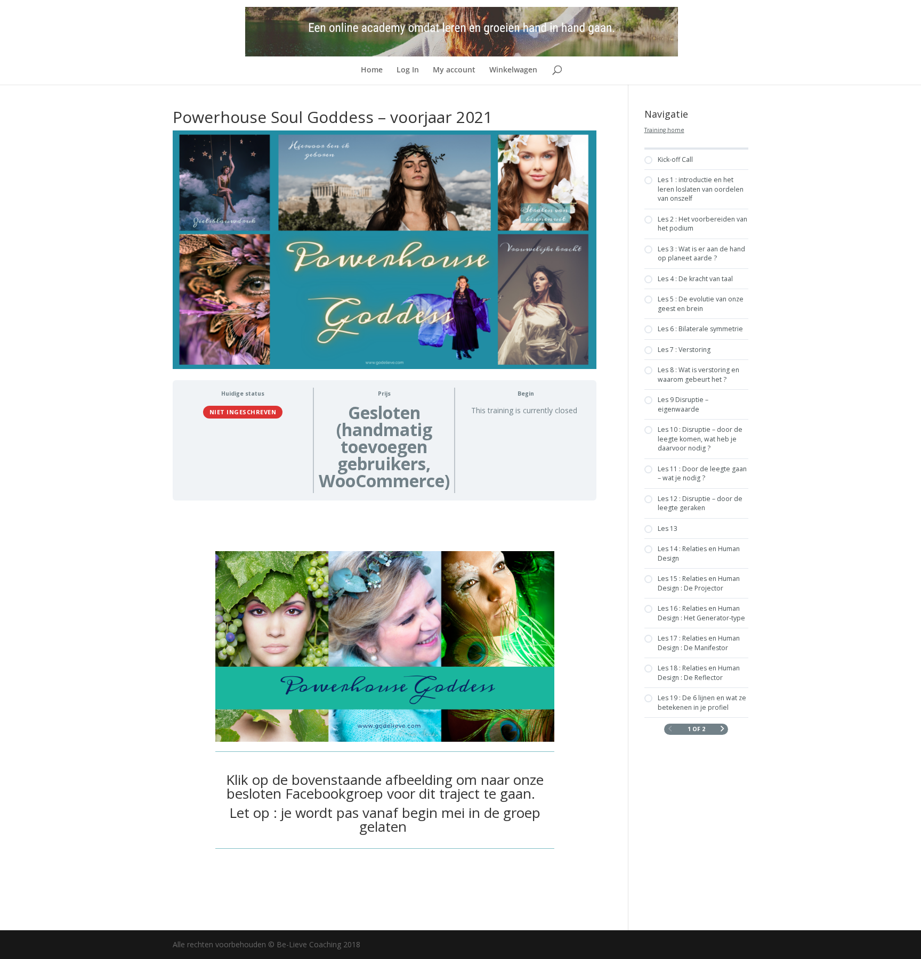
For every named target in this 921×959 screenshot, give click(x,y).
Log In (408, 70)
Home (372, 70)
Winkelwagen (513, 70)
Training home (664, 130)
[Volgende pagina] (722, 729)
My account (454, 70)
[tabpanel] (384, 706)
